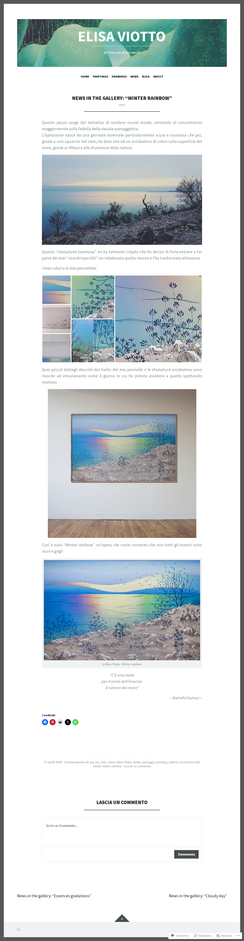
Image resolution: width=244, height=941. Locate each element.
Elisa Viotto (124, 762)
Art (97, 762)
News (134, 76)
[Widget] (122, 918)
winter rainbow (112, 766)
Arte (103, 762)
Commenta (186, 854)
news (122, 105)
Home (85, 76)
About (158, 76)
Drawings (119, 76)
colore (111, 762)
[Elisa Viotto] (122, 43)
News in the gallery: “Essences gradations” (54, 895)
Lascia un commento (137, 766)
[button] (56, 289)
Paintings (100, 76)
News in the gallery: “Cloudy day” (198, 895)
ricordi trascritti (189, 762)
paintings (161, 762)
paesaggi (148, 762)
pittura (173, 762)
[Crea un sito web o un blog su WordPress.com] (18, 929)
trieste (97, 766)
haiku (136, 762)
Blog (146, 76)
